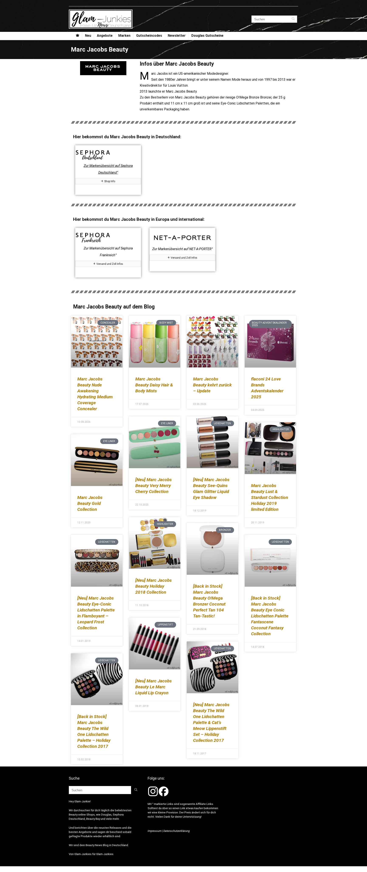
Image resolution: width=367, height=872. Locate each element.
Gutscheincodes (149, 36)
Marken (124, 36)
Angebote (105, 36)
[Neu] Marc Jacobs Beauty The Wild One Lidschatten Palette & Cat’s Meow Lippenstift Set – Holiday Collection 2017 (211, 722)
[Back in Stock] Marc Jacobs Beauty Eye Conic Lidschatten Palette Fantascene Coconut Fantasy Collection (269, 616)
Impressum (154, 831)
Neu (88, 36)
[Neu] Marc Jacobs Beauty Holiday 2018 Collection (153, 586)
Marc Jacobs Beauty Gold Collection (89, 503)
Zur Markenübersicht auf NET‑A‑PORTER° (182, 249)
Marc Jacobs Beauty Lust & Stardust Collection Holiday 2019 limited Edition (269, 497)
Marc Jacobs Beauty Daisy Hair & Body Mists (154, 384)
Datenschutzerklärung (176, 831)
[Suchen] (293, 19)
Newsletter (177, 36)
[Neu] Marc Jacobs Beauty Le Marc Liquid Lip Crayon (153, 686)
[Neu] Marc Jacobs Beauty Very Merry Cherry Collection (153, 485)
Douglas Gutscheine (207, 36)
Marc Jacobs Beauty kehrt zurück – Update (212, 384)
